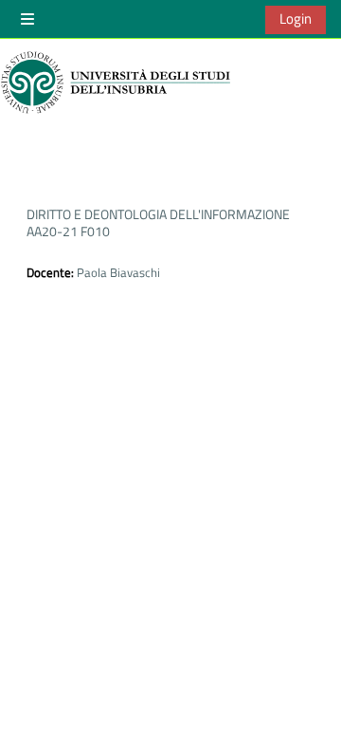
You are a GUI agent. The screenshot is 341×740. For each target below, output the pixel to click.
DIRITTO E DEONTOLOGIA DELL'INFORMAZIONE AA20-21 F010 (158, 222)
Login (295, 18)
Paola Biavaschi (118, 272)
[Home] (118, 82)
